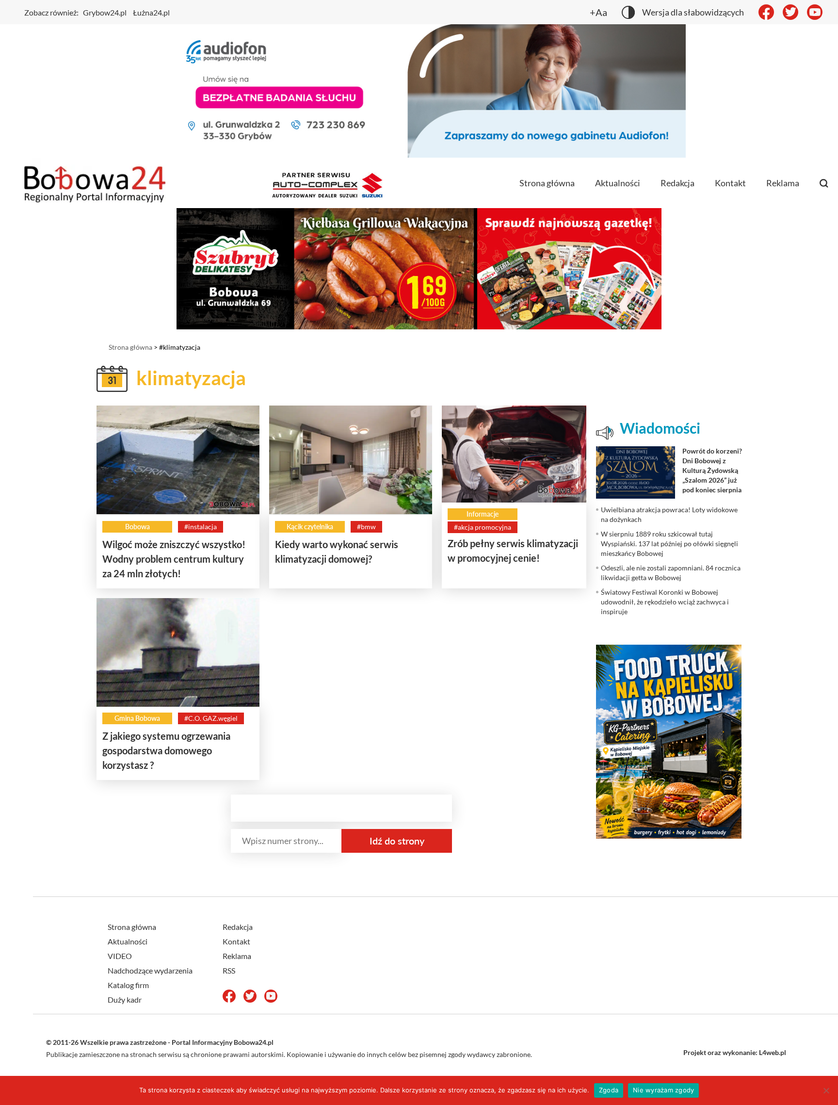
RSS (229, 970)
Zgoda (608, 1090)
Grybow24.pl (105, 12)
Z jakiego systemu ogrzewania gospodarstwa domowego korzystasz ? (166, 750)
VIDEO (120, 955)
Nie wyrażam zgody (663, 1090)
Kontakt (730, 183)
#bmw (366, 526)
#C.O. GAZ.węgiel (211, 718)
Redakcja (677, 183)
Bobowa (137, 526)
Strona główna (547, 183)
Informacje (483, 514)
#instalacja (200, 526)
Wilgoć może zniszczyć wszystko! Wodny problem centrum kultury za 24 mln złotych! (173, 558)
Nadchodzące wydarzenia (150, 970)
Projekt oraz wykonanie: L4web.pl (734, 1052)
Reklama (782, 183)
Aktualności (617, 183)
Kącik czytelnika (310, 526)
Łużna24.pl (151, 12)
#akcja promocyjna (482, 527)
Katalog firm (128, 985)
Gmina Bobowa (137, 718)
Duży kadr (125, 999)
